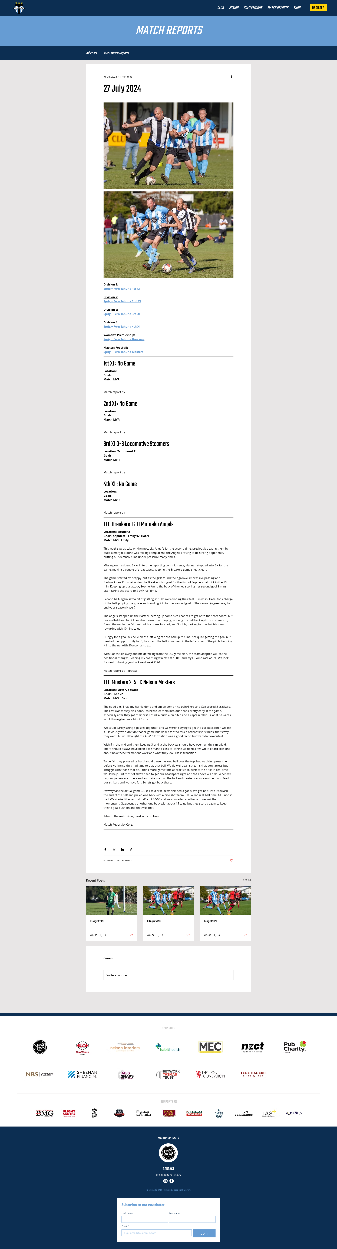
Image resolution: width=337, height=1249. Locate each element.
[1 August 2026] (225, 900)
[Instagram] (165, 1181)
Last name (174, 1212)
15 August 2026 (97, 921)
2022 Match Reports (116, 53)
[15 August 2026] (111, 900)
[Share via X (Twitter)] (113, 849)
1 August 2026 (210, 921)
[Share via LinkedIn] (122, 849)
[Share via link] (131, 849)
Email (125, 1226)
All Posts (91, 53)
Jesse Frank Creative (182, 1190)
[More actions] (231, 76)
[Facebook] (171, 1181)
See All (247, 880)
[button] (220, 8)
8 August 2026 (154, 921)
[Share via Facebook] (105, 849)
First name (127, 1212)
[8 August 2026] (168, 900)
